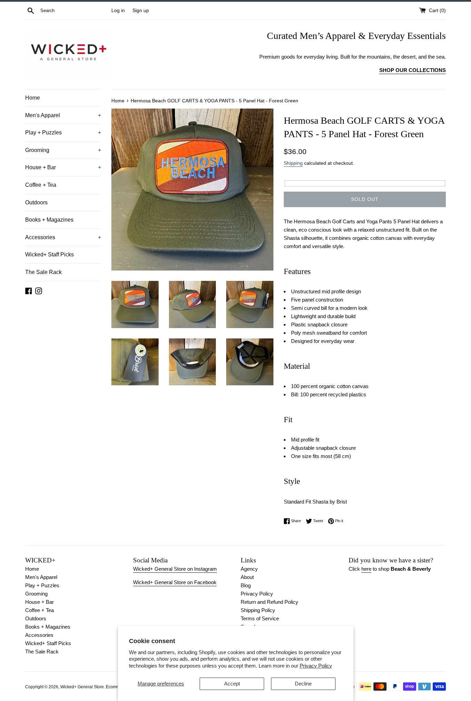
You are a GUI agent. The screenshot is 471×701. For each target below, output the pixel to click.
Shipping (293, 163)
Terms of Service (260, 618)
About (247, 577)
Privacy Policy (316, 666)
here (366, 569)
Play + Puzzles (63, 132)
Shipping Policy (258, 610)
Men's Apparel (63, 115)
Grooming (63, 150)
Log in (118, 10)
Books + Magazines (49, 220)
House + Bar (63, 167)
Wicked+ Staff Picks (49, 254)
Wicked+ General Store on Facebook (175, 582)
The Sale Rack (43, 272)
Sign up (140, 10)
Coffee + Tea (40, 185)
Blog (246, 585)
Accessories (63, 237)
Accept (232, 684)
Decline (303, 684)
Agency (249, 569)
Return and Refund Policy (269, 602)
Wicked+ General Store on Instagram (175, 569)
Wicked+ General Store (82, 686)
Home (32, 98)
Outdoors (36, 202)
